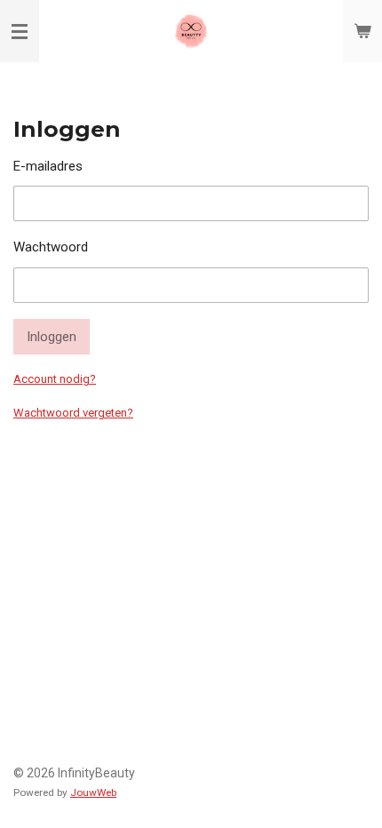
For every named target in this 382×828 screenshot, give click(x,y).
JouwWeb (93, 792)
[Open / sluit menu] (19, 31)
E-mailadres (48, 166)
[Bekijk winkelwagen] (362, 31)
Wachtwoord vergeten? (73, 412)
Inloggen (51, 337)
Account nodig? (54, 379)
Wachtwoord (50, 247)
